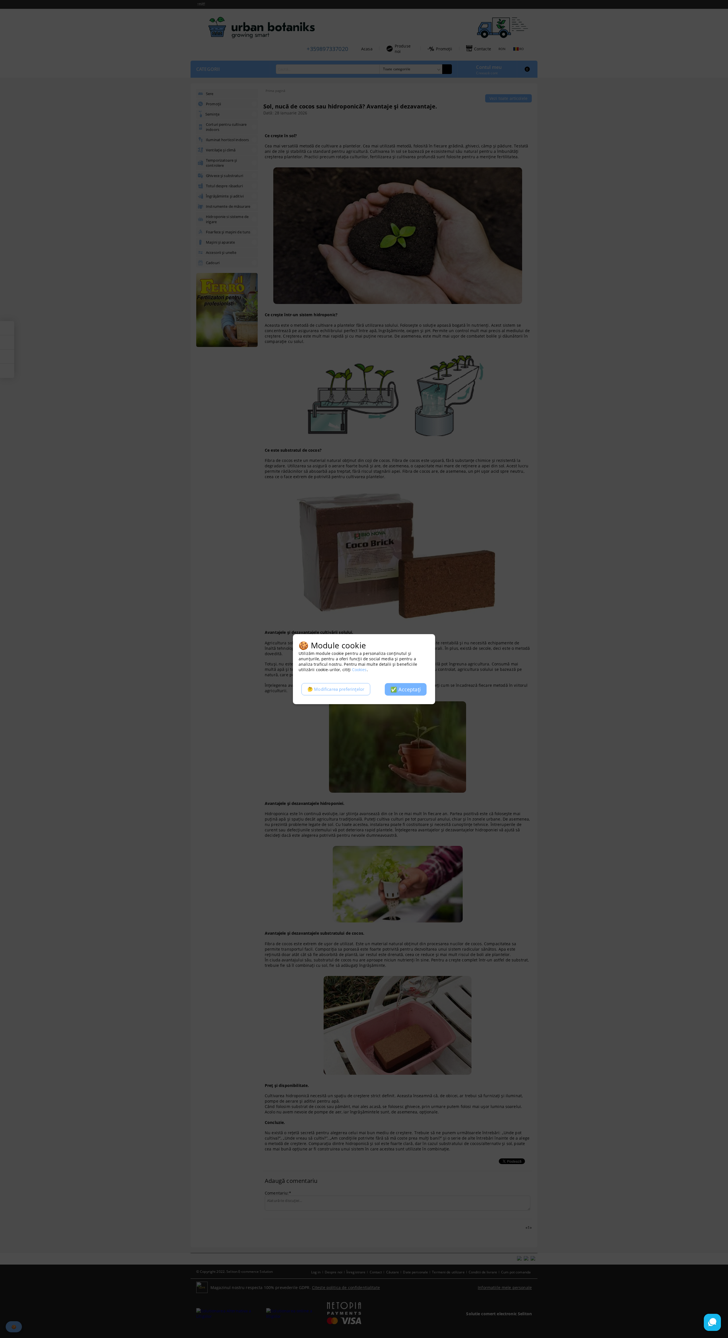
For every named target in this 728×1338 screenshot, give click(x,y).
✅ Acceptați (405, 689)
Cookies (359, 669)
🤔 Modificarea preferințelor (335, 689)
